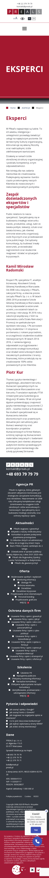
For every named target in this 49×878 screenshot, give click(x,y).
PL (29, 18)
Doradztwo (26, 588)
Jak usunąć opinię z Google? (22, 709)
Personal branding (26, 596)
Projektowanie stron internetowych (26, 594)
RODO (36, 796)
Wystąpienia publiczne (26, 675)
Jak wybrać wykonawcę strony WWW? (26, 723)
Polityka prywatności (14, 796)
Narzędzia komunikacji (26, 681)
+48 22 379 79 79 (14, 757)
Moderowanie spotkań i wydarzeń (26, 576)
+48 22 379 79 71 (14, 760)
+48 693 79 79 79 (22, 474)
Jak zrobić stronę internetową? (23, 726)
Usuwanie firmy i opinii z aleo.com (26, 622)
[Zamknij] (46, 811)
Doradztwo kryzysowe (26, 591)
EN (34, 18)
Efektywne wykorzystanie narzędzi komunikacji (26, 685)
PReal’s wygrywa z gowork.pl (26, 528)
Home (13, 108)
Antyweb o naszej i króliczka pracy (26, 531)
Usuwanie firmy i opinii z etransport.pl (26, 656)
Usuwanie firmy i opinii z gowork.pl (26, 616)
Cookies (28, 796)
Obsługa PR (26, 582)
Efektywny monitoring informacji (26, 678)
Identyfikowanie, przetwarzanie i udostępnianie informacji (26, 691)
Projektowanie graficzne (26, 599)
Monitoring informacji (26, 579)
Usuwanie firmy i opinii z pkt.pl (26, 619)
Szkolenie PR (26, 673)
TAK (36, 830)
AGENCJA (26, 108)
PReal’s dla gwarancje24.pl (26, 563)
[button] (37, 841)
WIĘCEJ (23, 602)
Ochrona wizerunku (26, 585)
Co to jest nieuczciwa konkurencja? (25, 721)
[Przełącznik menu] (24, 28)
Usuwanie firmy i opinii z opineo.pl (26, 647)
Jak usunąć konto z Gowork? (22, 712)
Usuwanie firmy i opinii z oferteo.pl (26, 659)
